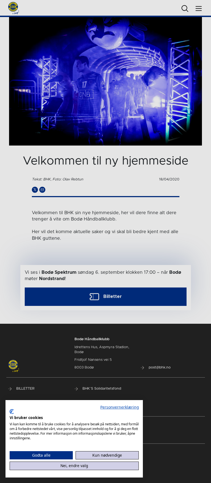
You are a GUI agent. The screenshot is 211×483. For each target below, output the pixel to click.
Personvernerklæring (119, 407)
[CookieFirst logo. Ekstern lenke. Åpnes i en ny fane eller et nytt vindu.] (12, 411)
